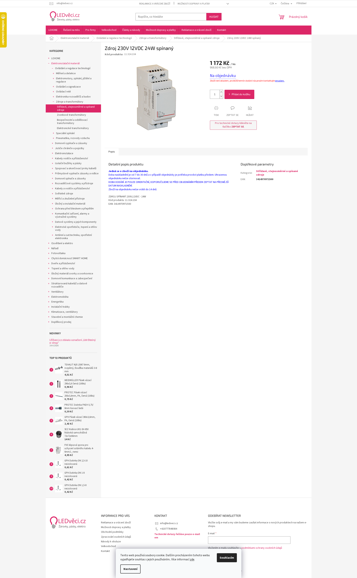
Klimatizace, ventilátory (64, 312)
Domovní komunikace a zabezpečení (71, 278)
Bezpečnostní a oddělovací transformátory (72, 121)
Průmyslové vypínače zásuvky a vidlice (77, 173)
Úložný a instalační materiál (70, 204)
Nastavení (130, 569)
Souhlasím (227, 558)
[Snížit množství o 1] (221, 96)
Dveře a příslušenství (63, 263)
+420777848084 (168, 529)
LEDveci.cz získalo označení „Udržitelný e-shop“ (72, 341)
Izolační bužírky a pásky (68, 163)
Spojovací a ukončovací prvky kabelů (75, 168)
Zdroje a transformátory (69, 102)
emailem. (279, 80)
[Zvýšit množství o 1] (221, 92)
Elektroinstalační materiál (65, 63)
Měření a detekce (66, 73)
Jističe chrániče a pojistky (69, 148)
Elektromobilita (59, 297)
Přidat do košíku (241, 94)
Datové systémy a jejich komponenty (76, 222)
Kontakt (105, 551)
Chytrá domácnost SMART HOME (69, 258)
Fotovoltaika (58, 253)
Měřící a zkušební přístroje (70, 199)
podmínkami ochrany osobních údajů (261, 548)
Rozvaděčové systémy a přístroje (74, 183)
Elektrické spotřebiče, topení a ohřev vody (76, 228)
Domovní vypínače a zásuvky (71, 143)
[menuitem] (53, 30)
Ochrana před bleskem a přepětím (74, 209)
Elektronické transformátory (73, 128)
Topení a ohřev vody (62, 268)
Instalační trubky (60, 307)
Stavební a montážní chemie (67, 317)
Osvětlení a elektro (62, 243)
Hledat (214, 16)
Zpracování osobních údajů (116, 537)
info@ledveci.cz (169, 523)
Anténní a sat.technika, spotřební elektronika (73, 236)
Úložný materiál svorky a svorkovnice (72, 273)
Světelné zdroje (64, 193)
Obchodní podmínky (112, 532)
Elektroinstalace (64, 153)
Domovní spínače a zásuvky (70, 178)
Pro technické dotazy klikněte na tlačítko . (233, 125)
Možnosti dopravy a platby (194, 3)
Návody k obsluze (111, 541)
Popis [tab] (112, 152)
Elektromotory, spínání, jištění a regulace (73, 80)
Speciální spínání (65, 133)
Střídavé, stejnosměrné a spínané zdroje (76, 108)
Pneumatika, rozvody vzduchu (73, 138)
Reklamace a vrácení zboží (154, 3)
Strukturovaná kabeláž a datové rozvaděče (69, 285)
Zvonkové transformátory (71, 115)
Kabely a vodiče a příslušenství (72, 188)
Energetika (57, 302)
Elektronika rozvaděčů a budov (73, 97)
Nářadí (54, 248)
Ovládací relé (63, 92)
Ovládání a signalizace (68, 87)
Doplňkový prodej (61, 322)
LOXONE (55, 58)
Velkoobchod (108, 546)
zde (192, 559)
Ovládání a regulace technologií (72, 68)
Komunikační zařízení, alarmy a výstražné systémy (72, 215)
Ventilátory (57, 292)
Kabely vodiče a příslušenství (71, 158)
